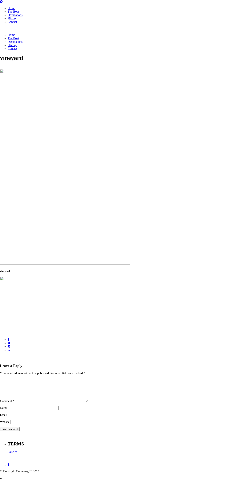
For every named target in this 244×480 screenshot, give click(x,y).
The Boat (13, 11)
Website (5, 421)
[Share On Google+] (10, 350)
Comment (7, 401)
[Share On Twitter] (9, 343)
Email (3, 414)
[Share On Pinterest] (9, 346)
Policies (12, 451)
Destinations (15, 15)
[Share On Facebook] (8, 339)
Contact (12, 21)
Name (3, 407)
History (12, 18)
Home (11, 8)
